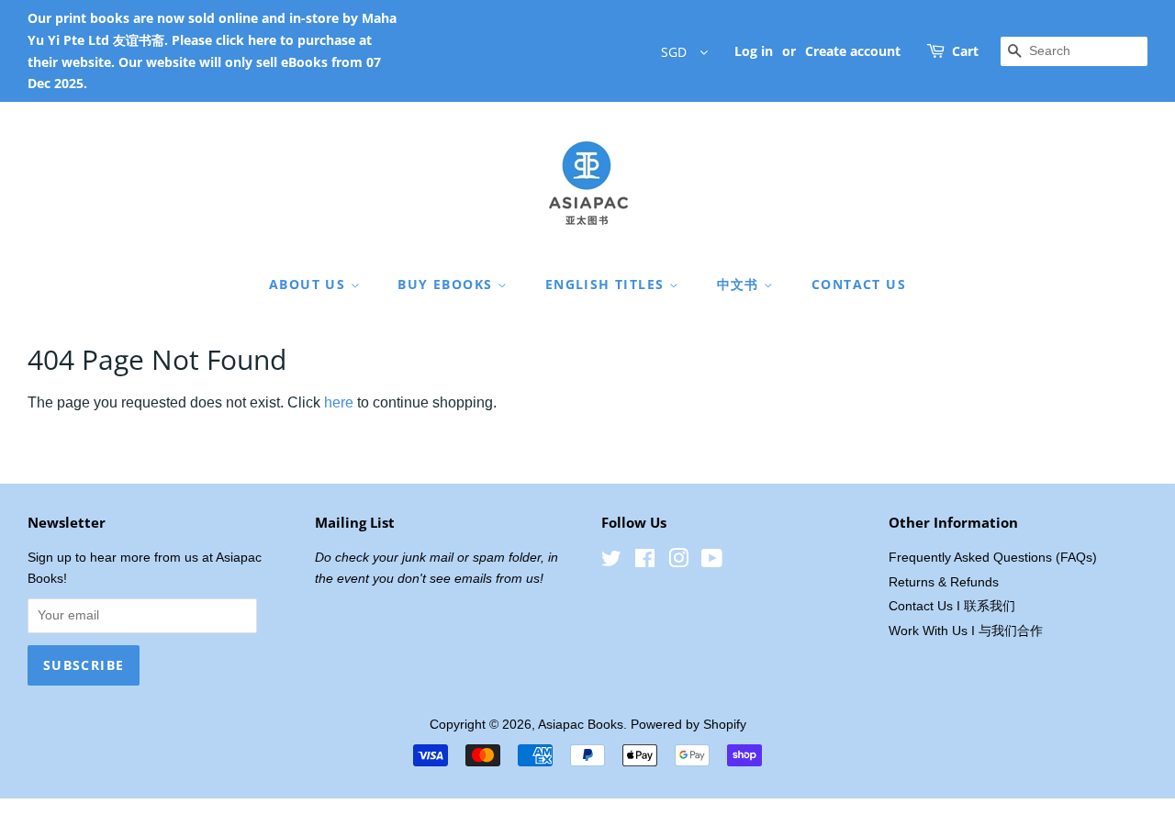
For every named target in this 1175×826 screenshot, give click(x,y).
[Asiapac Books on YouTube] (711, 562)
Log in (753, 51)
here (338, 402)
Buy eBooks (447, 284)
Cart (965, 51)
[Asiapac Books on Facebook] (644, 562)
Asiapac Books (580, 724)
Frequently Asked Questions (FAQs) (993, 557)
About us (310, 284)
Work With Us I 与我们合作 (966, 631)
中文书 (741, 284)
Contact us (858, 284)
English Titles (607, 284)
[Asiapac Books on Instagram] (678, 562)
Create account (853, 51)
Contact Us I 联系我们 (952, 606)
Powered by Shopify (688, 724)
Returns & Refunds (944, 582)
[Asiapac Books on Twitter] (611, 562)
